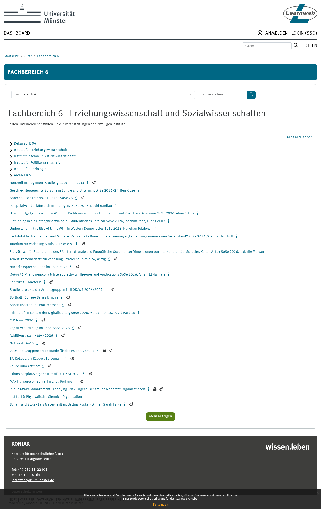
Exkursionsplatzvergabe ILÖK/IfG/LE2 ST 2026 (45, 374)
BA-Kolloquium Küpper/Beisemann (36, 359)
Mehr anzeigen (160, 416)
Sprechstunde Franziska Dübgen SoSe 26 (41, 198)
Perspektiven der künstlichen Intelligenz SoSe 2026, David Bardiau (61, 206)
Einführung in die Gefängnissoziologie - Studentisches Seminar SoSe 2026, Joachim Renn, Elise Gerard (87, 221)
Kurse (28, 56)
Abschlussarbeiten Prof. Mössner (35, 305)
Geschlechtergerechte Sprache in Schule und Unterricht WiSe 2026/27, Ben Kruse (72, 191)
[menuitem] (17, 34)
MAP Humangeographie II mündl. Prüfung (41, 381)
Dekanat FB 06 (25, 144)
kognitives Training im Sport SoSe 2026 (40, 328)
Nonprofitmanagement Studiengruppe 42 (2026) (47, 183)
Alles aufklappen (300, 137)
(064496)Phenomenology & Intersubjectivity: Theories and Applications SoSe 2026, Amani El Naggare (87, 274)
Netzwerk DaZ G (22, 343)
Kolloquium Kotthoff (25, 366)
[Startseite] (300, 13)
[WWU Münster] (39, 13)
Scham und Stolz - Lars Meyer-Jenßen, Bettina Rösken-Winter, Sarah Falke (65, 404)
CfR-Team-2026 (21, 320)
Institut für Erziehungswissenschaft (40, 150)
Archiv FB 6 (22, 175)
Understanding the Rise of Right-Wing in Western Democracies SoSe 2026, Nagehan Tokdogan (81, 229)
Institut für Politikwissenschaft (37, 163)
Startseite (11, 56)
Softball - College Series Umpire (34, 298)
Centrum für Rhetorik (25, 282)
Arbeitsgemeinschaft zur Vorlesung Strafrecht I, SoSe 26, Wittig (58, 259)
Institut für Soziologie (30, 169)
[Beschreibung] (88, 183)
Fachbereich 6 (48, 56)
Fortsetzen (160, 504)
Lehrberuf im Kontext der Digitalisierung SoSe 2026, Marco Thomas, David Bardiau (72, 313)
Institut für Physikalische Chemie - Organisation (46, 397)
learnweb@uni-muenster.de (33, 480)
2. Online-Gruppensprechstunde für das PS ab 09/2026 (52, 351)
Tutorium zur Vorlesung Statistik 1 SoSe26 (41, 244)
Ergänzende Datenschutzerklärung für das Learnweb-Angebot (160, 498)
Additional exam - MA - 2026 (31, 336)
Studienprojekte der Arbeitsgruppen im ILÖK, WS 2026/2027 (56, 290)
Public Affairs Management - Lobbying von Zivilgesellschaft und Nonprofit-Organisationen (77, 389)
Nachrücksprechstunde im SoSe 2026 (39, 267)
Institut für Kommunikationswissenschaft (45, 156)
